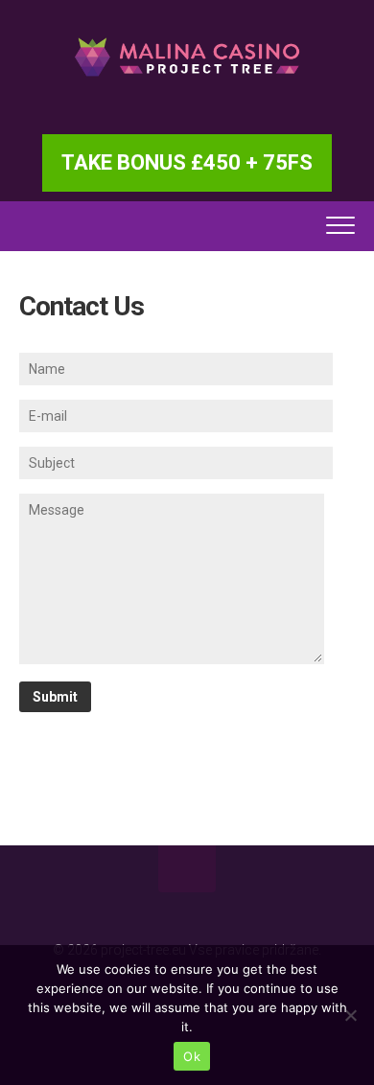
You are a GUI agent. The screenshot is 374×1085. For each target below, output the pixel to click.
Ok (191, 1056)
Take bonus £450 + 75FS (187, 162)
